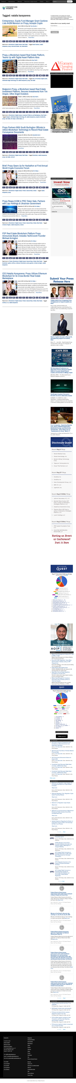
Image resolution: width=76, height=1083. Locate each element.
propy (9, 46)
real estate (33, 80)
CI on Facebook (7, 1063)
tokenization (25, 46)
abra (34, 78)
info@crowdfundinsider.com (11, 1054)
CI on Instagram (7, 1067)
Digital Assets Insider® (8, 1046)
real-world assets (15, 46)
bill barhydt (38, 78)
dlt (17, 80)
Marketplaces (11, 1)
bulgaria (8, 117)
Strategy (29, 1047)
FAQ (28, 1071)
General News (29, 190)
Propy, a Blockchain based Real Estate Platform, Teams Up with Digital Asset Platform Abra (23, 56)
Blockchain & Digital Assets (30, 1)
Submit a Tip (30, 1063)
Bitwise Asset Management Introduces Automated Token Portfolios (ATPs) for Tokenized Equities (61, 679)
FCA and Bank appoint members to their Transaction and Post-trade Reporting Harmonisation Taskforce (61, 1019)
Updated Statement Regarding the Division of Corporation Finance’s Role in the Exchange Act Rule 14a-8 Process (62, 822)
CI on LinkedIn (6, 1065)
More (47, 1)
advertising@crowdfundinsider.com (14, 1058)
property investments (40, 117)
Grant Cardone (36, 44)
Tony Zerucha (33, 26)
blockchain (35, 155)
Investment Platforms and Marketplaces (31, 115)
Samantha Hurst (36, 135)
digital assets (44, 78)
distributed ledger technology (9, 80)
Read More (31, 37)
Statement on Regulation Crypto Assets (61, 802)
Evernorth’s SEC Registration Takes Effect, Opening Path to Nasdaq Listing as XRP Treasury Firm (62, 661)
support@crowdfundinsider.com (13, 1056)
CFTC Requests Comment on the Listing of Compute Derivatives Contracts (63, 863)
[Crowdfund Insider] (10, 10)
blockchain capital (6, 263)
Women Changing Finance (32, 1059)
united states (19, 118)
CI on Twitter (6, 1061)
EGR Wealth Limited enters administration (61, 1008)
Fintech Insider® (7, 1042)
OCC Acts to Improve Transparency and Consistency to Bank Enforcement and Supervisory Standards (61, 744)
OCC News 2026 (58, 747)
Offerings (20, 1)
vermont (13, 157)
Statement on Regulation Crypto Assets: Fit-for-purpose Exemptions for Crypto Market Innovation (62, 784)
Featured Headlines (31, 1039)
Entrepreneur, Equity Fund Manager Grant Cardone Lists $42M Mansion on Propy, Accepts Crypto (25, 22)
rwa (20, 46)
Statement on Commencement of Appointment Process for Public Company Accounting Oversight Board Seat (63, 812)
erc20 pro (13, 263)
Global (34, 190)
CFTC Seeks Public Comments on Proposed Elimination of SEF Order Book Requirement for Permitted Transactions (63, 854)
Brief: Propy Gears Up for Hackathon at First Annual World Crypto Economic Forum (25, 167)
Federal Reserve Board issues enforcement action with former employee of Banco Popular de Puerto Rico (61, 894)
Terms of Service (31, 1073)
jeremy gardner (29, 263)
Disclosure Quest (7, 1044)
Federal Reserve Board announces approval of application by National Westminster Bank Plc (60, 933)
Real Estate (25, 44)
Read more (54, 787)
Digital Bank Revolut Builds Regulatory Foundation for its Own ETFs (61, 672)
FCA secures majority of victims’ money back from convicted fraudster (62, 1024)
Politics (29, 1045)
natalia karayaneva (22, 80)
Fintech (41, 1)
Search (70, 1)
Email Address (54, 25)
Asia (28, 1057)
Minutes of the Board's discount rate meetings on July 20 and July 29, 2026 (60, 914)
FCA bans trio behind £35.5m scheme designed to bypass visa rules (61, 1012)
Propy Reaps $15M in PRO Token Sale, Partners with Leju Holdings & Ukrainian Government (23, 202)
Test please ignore (59, 836)
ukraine (22, 225)
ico (8, 302)
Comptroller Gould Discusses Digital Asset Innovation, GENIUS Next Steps (61, 765)
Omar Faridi (34, 60)
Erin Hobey (35, 171)
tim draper (13, 118)
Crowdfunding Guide (31, 1069)
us (23, 118)
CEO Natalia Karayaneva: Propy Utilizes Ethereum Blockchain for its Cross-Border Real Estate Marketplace (24, 276)
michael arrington (6, 225)
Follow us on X (62, 736)
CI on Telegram (6, 1069)
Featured (3, 1)
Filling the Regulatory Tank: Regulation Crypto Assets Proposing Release (62, 794)
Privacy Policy (30, 1075)
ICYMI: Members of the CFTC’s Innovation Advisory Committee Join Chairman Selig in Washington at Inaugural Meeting (63, 845)
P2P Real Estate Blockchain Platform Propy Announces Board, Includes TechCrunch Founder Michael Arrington (23, 236)
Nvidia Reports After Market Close (60, 667)
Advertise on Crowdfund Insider (33, 1065)
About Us (29, 1067)
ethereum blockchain (21, 263)
